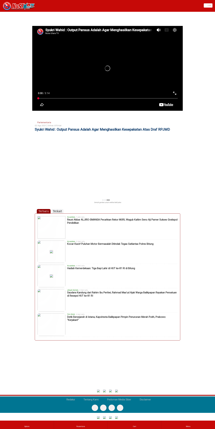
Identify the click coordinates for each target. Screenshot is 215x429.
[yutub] (103, 407)
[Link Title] (1, 5)
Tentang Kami (91, 399)
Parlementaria (44, 122)
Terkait (57, 211)
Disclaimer (145, 399)
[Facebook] (95, 407)
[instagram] (120, 407)
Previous (36, 171)
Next (178, 171)
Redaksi (70, 399)
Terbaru (43, 211)
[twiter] (111, 407)
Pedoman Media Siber (118, 399)
